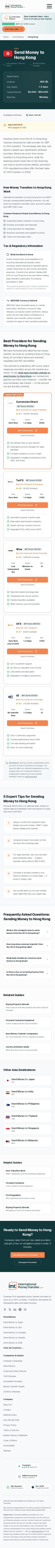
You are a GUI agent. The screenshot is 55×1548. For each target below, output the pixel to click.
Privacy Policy (9, 1425)
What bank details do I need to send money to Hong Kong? (23, 959)
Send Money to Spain (13, 1322)
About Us (7, 1404)
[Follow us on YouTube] (25, 1309)
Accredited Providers (12, 1381)
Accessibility (9, 1445)
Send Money (18, 37)
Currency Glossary (11, 1391)
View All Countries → (13, 1348)
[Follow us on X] (9, 1309)
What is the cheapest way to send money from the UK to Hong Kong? (22, 931)
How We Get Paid (11, 1420)
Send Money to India (12, 1342)
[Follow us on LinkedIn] (15, 1309)
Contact (7, 1410)
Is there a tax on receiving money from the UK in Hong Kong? (25, 973)
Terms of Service (11, 1430)
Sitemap (7, 1450)
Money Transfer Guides (14, 1386)
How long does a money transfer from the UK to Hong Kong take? (24, 945)
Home (6, 37)
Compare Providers (27, 1262)
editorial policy (31, 777)
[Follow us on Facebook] (4, 1309)
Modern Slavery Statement (15, 1435)
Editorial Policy (10, 1415)
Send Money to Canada (14, 1337)
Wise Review (9, 1366)
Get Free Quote (25, 430)
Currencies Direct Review (14, 1371)
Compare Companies (12, 1361)
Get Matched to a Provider (25, 1255)
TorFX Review (9, 1376)
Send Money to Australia (14, 1332)
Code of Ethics (10, 1440)
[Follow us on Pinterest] (20, 1309)
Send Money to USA (12, 1327)
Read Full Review (27, 436)
